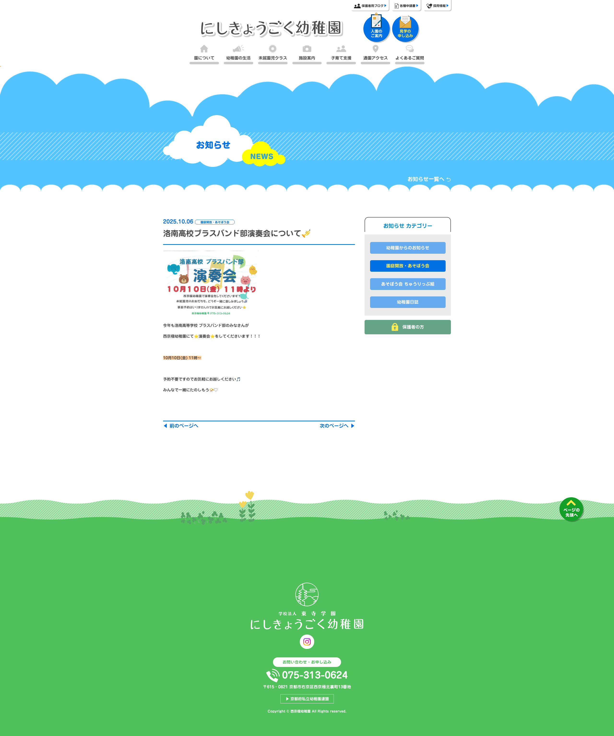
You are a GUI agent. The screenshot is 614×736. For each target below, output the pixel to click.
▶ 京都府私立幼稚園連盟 (307, 699)
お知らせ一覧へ (426, 179)
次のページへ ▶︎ (337, 425)
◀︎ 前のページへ (180, 425)
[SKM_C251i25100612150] (211, 284)
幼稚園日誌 (408, 302)
